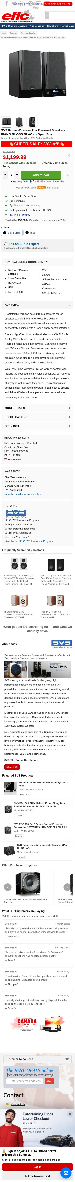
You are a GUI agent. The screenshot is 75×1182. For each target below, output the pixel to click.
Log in (37, 1167)
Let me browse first (37, 1176)
